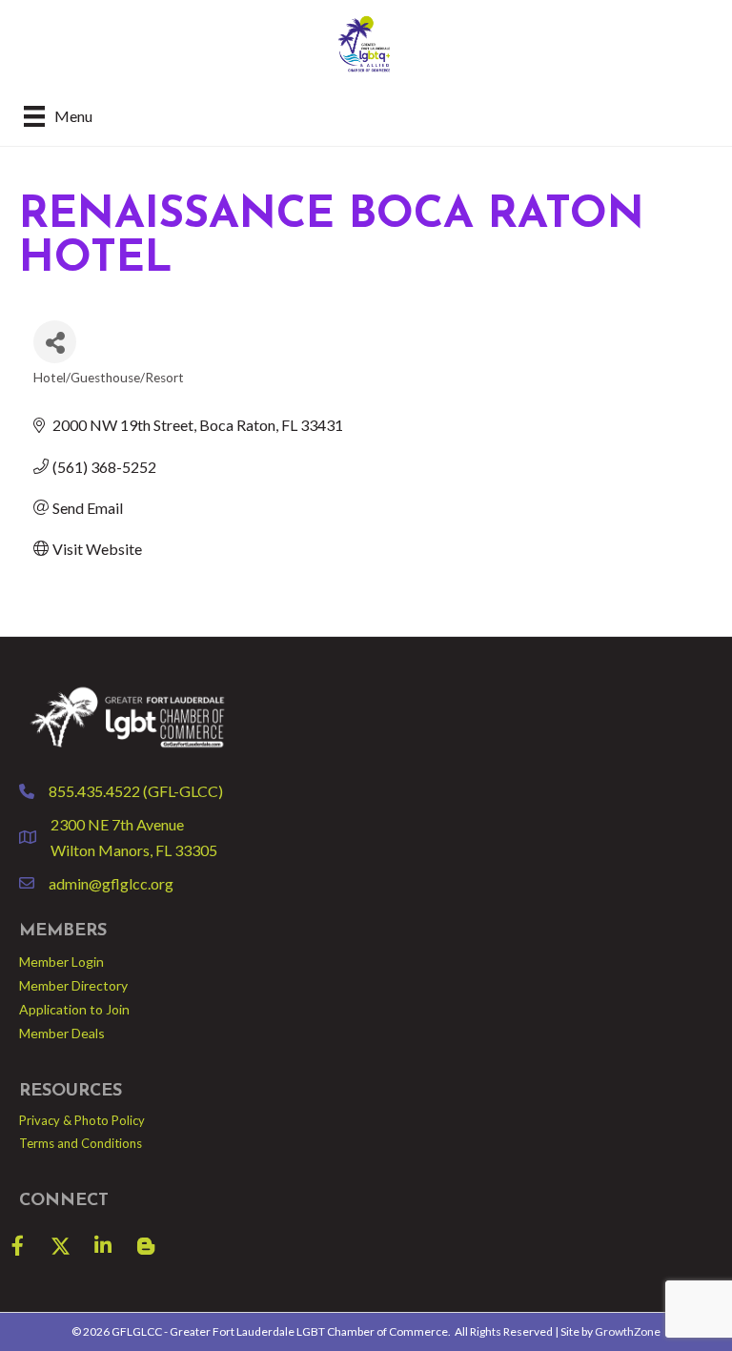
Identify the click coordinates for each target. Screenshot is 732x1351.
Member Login (61, 961)
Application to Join (74, 1009)
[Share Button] (54, 341)
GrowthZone (628, 1331)
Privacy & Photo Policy (82, 1120)
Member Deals (62, 1033)
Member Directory (73, 985)
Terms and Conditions (80, 1143)
